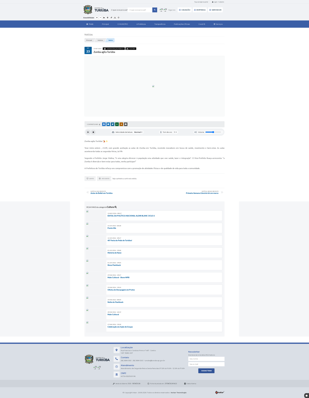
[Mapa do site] (114, 17)
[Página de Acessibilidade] (118, 17)
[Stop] (93, 132)
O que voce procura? (119, 10)
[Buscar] (154, 10)
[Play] (88, 132)
